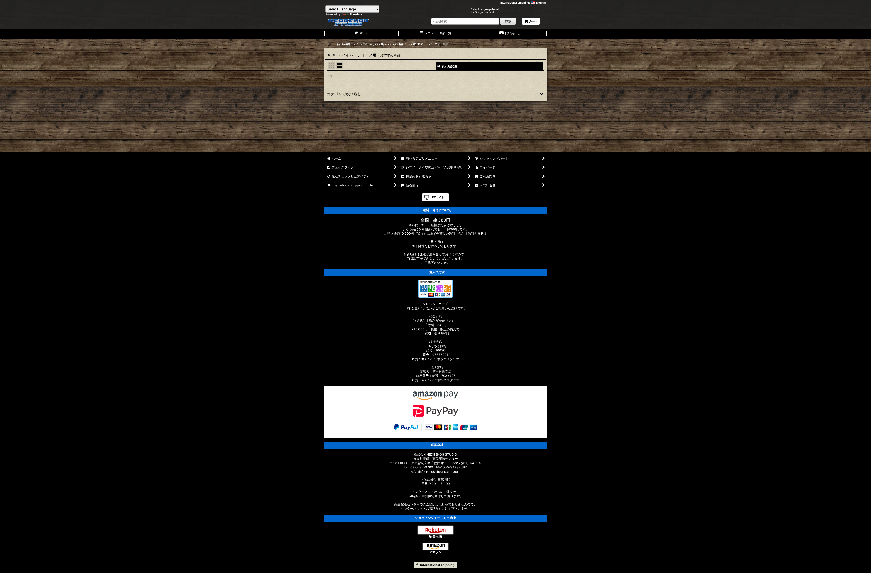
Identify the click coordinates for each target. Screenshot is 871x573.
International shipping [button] (437, 565)
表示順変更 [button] (449, 66)
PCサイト (438, 197)
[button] (435, 93)
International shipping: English (523, 2)
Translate (356, 14)
